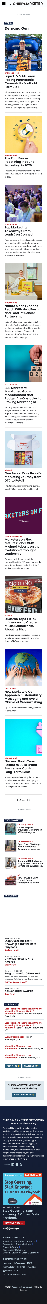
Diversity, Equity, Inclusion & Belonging (21, 1253)
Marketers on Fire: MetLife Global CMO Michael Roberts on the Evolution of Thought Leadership (22, 547)
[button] (4, 3)
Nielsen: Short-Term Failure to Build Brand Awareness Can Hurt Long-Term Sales (21, 766)
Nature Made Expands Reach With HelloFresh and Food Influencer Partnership (22, 311)
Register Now (11, 950)
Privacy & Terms (10, 1247)
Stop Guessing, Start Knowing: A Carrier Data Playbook (20, 944)
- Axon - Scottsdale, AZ (24, 1047)
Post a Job (12, 1066)
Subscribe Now (23, 1094)
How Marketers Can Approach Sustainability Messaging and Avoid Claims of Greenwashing (23, 697)
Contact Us (8, 1244)
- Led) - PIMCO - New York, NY (24, 1026)
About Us (31, 1241)
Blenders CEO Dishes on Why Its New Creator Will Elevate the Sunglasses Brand (30, 865)
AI (18, 875)
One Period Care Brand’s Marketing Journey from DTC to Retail (23, 477)
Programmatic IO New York (22, 973)
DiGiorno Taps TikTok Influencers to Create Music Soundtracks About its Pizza (21, 624)
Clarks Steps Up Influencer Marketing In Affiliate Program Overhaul (29, 831)
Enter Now (9, 965)
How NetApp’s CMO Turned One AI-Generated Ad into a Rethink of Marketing (28, 881)
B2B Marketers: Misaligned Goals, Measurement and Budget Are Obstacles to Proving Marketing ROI (23, 395)
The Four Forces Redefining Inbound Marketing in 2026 (19, 162)
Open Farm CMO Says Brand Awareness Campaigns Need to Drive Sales (28, 848)
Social (8, 470)
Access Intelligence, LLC (22, 1287)
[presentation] (23, 52)
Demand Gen (10, 155)
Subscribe (19, 1241)
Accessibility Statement (14, 1250)
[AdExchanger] (12, 1228)
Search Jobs (30, 1066)
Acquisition (10, 303)
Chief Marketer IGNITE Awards (19, 960)
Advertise (7, 1241)
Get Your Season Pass (15, 982)
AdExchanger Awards (19, 991)
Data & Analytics (13, 536)
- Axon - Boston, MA (22, 1056)
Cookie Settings (23, 1244)
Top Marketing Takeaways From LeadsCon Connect (19, 231)
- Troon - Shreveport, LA (19, 1038)
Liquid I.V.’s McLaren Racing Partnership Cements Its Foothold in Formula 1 (22, 81)
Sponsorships (11, 73)
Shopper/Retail (24, 825)
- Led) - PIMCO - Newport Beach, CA (24, 1012)
